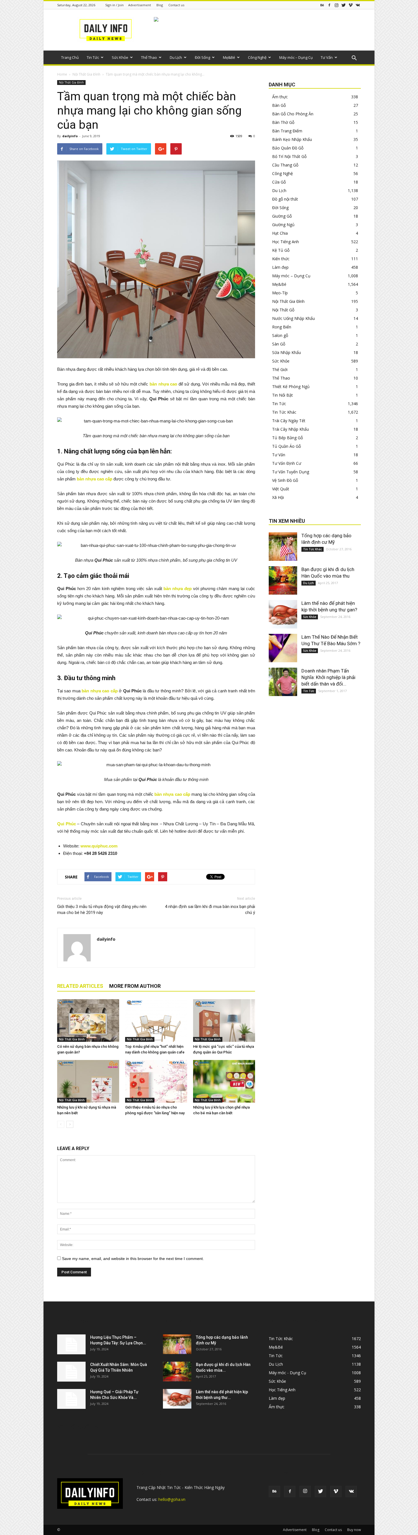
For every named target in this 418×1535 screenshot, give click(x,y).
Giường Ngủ (283, 224)
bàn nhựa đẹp (178, 588)
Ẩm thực (280, 96)
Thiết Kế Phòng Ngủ (291, 386)
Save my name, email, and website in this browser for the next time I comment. (133, 1258)
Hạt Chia (280, 233)
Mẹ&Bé (229, 57)
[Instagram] (336, 5)
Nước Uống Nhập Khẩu (293, 318)
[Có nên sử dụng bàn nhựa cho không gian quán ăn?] (88, 1020)
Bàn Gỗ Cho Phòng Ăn (292, 113)
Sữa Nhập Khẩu (286, 352)
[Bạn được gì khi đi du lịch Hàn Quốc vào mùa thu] (283, 580)
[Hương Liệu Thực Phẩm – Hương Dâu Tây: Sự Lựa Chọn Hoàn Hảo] (71, 1344)
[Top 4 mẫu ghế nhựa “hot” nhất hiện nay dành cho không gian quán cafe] (156, 1020)
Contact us (176, 5)
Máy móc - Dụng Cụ (287, 1372)
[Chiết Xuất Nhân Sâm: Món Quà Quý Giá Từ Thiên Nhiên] (71, 1372)
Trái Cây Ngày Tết (288, 420)
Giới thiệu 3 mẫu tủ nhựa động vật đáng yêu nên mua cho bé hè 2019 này (101, 909)
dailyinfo (70, 136)
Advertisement (139, 5)
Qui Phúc (66, 823)
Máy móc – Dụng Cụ (296, 57)
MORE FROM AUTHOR (135, 986)
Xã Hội (278, 497)
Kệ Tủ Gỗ (280, 250)
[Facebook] (329, 5)
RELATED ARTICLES (80, 986)
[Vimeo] (350, 5)
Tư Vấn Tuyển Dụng (290, 471)
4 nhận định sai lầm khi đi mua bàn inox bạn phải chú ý (210, 909)
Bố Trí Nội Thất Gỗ (289, 156)
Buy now (354, 1529)
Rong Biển (281, 327)
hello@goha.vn (171, 1499)
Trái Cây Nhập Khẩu (290, 429)
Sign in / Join (114, 5)
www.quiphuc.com (98, 845)
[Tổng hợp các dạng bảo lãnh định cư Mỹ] (283, 546)
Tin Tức (93, 57)
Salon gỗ (280, 335)
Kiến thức (280, 258)
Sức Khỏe (120, 57)
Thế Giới (279, 369)
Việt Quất (280, 488)
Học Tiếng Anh (285, 241)
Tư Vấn (327, 57)
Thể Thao (149, 57)
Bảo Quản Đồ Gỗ (287, 148)
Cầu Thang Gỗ (285, 165)
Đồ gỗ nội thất (285, 199)
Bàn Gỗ (279, 105)
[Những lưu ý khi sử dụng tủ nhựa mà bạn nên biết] (88, 1081)
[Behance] (322, 5)
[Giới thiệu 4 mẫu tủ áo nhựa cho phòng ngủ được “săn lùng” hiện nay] (156, 1081)
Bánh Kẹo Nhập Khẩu (292, 139)
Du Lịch (176, 57)
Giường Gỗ (282, 216)
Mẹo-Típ (280, 292)
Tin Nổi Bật (282, 395)
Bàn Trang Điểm (287, 131)
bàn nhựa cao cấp (94, 478)
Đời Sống (202, 57)
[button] (354, 58)
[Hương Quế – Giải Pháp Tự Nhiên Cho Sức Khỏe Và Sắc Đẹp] (71, 1399)
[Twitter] (343, 5)
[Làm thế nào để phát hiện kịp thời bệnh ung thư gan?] (283, 614)
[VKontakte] (358, 5)
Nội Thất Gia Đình (86, 74)
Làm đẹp (280, 267)
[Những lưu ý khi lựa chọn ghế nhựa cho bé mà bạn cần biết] (224, 1081)
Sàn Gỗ (278, 344)
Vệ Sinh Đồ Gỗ (285, 480)
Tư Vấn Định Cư (286, 463)
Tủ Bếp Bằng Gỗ (287, 437)
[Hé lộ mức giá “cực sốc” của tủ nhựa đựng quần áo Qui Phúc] (224, 1020)
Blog (159, 5)
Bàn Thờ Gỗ (283, 122)
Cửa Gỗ (279, 182)
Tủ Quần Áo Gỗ (286, 446)
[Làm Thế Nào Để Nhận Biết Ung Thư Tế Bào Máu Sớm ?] (283, 648)
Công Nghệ (257, 57)
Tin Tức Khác (284, 412)
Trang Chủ (70, 57)
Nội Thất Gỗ (283, 310)
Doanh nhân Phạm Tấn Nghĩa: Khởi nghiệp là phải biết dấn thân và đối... (328, 677)
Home (62, 74)
